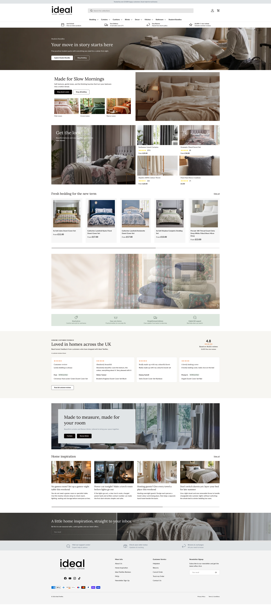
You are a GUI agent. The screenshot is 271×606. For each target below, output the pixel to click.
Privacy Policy (201, 596)
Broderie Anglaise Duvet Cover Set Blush (111, 379)
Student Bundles (175, 19)
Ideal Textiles (59, 596)
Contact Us (157, 580)
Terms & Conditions (214, 596)
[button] (218, 10)
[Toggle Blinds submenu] (131, 19)
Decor (137, 19)
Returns (156, 568)
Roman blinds (84, 436)
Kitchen (148, 19)
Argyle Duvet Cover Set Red (191, 379)
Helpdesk (156, 563)
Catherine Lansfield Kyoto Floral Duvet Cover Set (99, 232)
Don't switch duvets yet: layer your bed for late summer (199, 488)
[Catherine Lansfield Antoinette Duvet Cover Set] (135, 213)
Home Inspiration (121, 568)
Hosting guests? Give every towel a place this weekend (154, 488)
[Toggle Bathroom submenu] (165, 19)
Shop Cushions (66, 289)
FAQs (117, 576)
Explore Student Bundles (62, 58)
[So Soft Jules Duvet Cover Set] (66, 213)
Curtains (104, 19)
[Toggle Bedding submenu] (97, 19)
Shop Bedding (82, 58)
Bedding (92, 19)
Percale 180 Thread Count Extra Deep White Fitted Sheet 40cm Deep (203, 233)
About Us (118, 563)
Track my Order (158, 576)
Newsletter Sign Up (122, 580)
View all (217, 194)
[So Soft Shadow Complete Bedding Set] (169, 213)
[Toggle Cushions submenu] (121, 19)
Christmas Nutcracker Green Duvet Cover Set (71, 379)
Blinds (127, 19)
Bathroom (159, 19)
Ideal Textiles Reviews (123, 572)
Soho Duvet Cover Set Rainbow (150, 379)
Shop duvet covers (63, 92)
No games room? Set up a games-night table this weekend (70, 488)
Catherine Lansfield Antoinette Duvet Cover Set (133, 232)
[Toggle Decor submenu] (141, 19)
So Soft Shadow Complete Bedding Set (169, 232)
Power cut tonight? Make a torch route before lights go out (113, 488)
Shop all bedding (81, 92)
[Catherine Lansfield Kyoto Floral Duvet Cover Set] (101, 213)
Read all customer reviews (62, 387)
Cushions (116, 19)
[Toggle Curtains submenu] (109, 19)
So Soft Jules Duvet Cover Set (64, 231)
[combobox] (140, 10)
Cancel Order (158, 572)
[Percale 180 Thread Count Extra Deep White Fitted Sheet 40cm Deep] (204, 213)
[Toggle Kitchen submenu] (152, 19)
